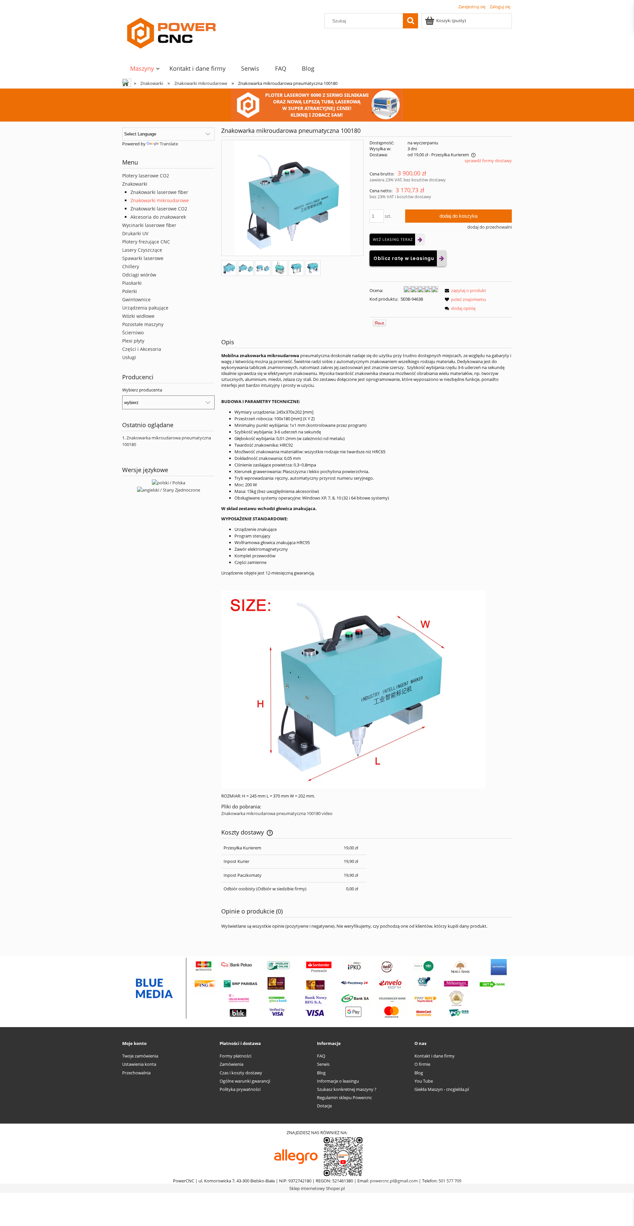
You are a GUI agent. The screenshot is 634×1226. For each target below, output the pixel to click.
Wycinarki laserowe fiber (149, 225)
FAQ (321, 1056)
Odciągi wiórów (139, 275)
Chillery (130, 266)
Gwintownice (136, 299)
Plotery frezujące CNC (146, 242)
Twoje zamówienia (140, 1056)
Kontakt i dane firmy (434, 1056)
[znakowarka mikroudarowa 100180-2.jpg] (262, 268)
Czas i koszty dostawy (241, 1073)
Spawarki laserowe (142, 258)
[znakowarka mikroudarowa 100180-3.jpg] (279, 268)
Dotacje (324, 1106)
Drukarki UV (135, 233)
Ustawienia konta (139, 1064)
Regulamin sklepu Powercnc (344, 1097)
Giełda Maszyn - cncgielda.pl (441, 1089)
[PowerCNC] (296, 1156)
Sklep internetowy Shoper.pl (317, 1188)
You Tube (423, 1081)
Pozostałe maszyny (142, 324)
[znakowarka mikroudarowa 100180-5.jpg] (312, 268)
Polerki (129, 291)
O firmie (422, 1064)
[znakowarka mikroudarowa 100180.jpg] (229, 268)
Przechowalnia (136, 1073)
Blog (321, 1073)
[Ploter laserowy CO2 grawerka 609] (317, 104)
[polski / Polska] (168, 482)
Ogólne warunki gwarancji (245, 1081)
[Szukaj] (410, 20)
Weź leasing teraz (393, 239)
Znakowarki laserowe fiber (159, 192)
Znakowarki (134, 184)
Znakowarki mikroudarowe (159, 200)
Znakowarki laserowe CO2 (158, 208)
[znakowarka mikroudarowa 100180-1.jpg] (245, 268)
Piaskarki (132, 283)
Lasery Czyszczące (142, 250)
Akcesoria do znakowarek (158, 217)
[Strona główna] (171, 34)
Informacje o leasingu (338, 1081)
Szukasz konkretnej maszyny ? (346, 1089)
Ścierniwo (133, 332)
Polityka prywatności (240, 1089)
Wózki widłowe (138, 316)
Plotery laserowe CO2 (145, 175)
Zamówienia (231, 1064)
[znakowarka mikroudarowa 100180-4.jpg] (296, 268)
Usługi (129, 357)
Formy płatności (235, 1056)
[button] (464, 290)
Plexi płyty (133, 341)
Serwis (323, 1064)
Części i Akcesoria (141, 349)
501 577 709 (450, 1181)
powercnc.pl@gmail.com (394, 1181)
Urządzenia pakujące (145, 308)
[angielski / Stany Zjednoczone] (168, 489)
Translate (169, 144)
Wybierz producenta (142, 390)
